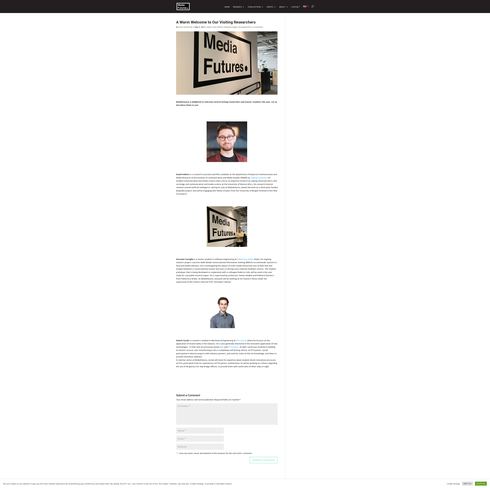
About (282, 7)
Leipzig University (258, 177)
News (209, 27)
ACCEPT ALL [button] (480, 483)
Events (270, 7)
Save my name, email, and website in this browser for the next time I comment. (215, 453)
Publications (254, 7)
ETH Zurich (241, 340)
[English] (306, 9)
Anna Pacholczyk (186, 27)
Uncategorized (244, 27)
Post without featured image (225, 27)
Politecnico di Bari (245, 259)
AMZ (222, 347)
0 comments (257, 27)
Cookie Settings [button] (453, 484)
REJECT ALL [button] (467, 483)
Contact (295, 7)
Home (227, 7)
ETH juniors (233, 347)
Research (237, 7)
